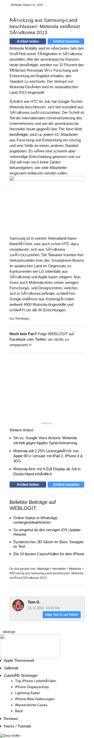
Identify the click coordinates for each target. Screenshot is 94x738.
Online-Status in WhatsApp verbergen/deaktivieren (35, 520)
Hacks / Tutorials (17, 726)
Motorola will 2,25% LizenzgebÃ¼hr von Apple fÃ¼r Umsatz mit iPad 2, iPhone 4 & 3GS (48, 456)
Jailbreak (11, 668)
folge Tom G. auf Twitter (61, 614)
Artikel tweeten (66, 41)
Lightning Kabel (27, 693)
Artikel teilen (28, 41)
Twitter (40, 339)
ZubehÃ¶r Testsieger (21, 675)
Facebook (18, 339)
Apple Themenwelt (19, 660)
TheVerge (21, 318)
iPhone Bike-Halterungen (35, 699)
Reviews (11, 718)
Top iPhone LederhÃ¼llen (35, 681)
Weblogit (9, 632)
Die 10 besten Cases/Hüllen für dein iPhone (48, 554)
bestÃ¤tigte (19, 134)
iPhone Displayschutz (32, 687)
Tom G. (34, 602)
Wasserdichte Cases (31, 705)
